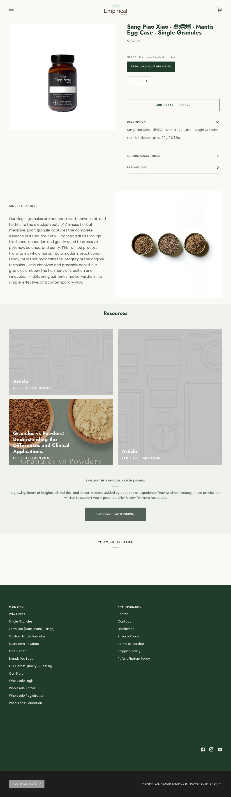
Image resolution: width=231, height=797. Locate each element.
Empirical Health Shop (162, 783)
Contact (124, 621)
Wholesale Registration (26, 696)
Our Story (16, 673)
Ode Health (17, 651)
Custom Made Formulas (27, 636)
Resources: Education (25, 703)
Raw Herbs (17, 614)
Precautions (137, 167)
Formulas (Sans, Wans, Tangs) (32, 629)
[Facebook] (203, 749)
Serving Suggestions (143, 156)
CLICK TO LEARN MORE (33, 458)
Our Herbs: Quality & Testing (30, 666)
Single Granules (20, 621)
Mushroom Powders (24, 644)
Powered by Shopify (206, 783)
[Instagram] (211, 749)
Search (123, 614)
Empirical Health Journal (115, 514)
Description (136, 121)
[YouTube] (220, 749)
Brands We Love (21, 659)
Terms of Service (131, 644)
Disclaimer (126, 629)
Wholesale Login (21, 681)
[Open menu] (16, 9)
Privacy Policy (128, 636)
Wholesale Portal (22, 688)
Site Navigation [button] (129, 607)
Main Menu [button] (17, 607)
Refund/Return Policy (134, 659)
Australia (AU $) (25, 783)
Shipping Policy (129, 651)
